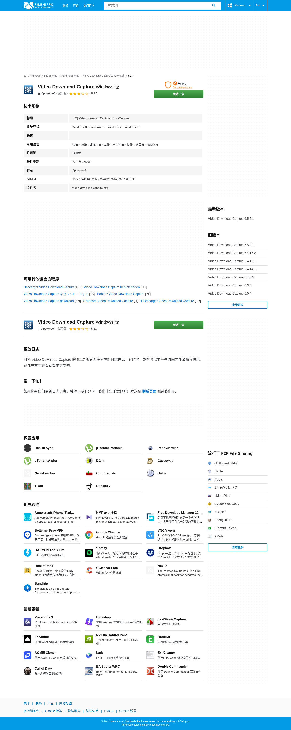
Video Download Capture (78, 86)
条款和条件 (31, 711)
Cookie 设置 (127, 711)
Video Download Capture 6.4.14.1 (232, 269)
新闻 (65, 5)
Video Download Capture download (49, 301)
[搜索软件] (214, 6)
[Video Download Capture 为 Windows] (28, 89)
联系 (38, 703)
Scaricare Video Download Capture (108, 301)
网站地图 (65, 703)
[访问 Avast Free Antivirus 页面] (178, 85)
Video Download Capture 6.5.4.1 (231, 245)
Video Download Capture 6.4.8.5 (231, 277)
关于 (27, 703)
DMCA (109, 711)
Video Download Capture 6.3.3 (229, 285)
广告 (50, 703)
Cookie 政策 (53, 711)
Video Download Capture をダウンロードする (56, 294)
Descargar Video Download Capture (49, 287)
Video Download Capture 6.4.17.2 (232, 253)
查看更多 (237, 304)
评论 (76, 5)
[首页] (25, 76)
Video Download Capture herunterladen (112, 287)
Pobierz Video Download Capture (120, 294)
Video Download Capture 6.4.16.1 (232, 261)
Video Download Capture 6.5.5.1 (231, 218)
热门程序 (88, 5)
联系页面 (149, 391)
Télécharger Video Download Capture (167, 301)
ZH (257, 5)
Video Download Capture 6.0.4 (229, 293)
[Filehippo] (38, 5)
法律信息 (92, 711)
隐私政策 (74, 711)
